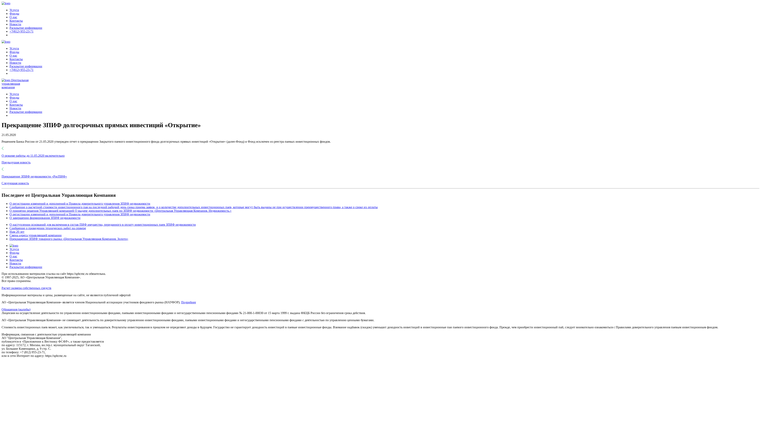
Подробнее (188, 302)
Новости (15, 24)
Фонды (14, 13)
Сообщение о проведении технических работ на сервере (48, 228)
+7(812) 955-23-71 (21, 31)
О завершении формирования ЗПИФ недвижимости (45, 218)
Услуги (14, 10)
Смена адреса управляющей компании (36, 235)
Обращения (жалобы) (16, 309)
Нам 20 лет (17, 231)
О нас (13, 17)
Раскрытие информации (26, 28)
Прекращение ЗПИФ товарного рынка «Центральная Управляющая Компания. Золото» (69, 239)
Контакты (16, 20)
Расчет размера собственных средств (26, 288)
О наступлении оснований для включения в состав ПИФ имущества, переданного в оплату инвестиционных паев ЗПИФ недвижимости (103, 224)
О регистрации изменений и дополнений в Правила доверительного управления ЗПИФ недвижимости (80, 203)
